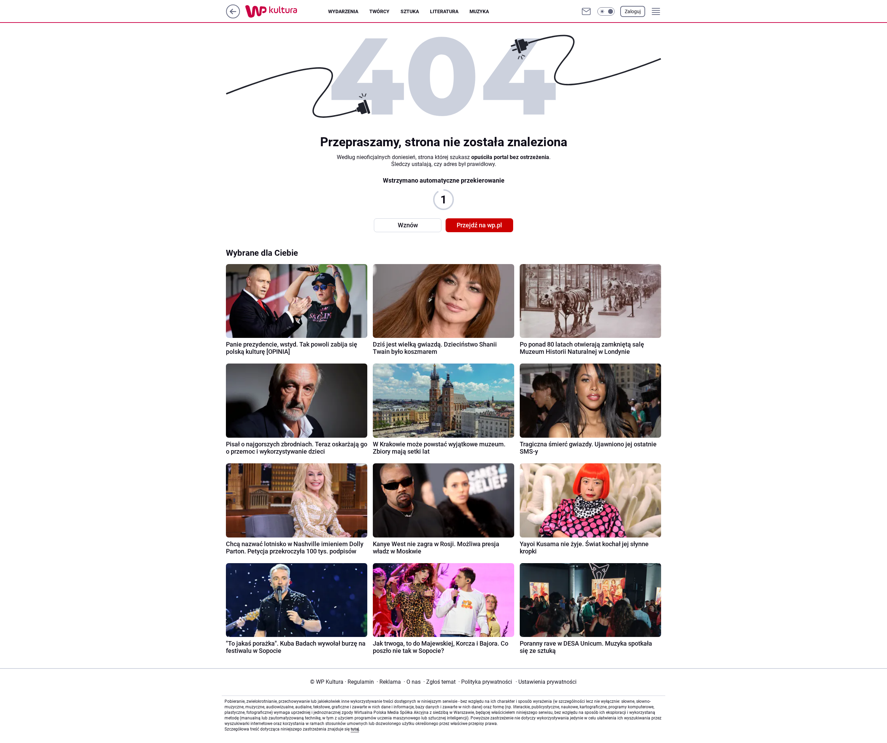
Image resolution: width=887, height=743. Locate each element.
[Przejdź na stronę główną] (233, 16)
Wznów (408, 225)
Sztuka (410, 11)
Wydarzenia (343, 11)
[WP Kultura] (286, 11)
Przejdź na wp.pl (479, 225)
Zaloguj (633, 11)
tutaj (355, 729)
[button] (606, 11)
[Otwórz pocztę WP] (586, 11)
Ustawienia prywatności (546, 682)
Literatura (444, 11)
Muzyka (479, 11)
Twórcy (379, 11)
